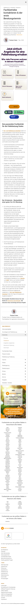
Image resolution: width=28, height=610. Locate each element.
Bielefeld (7, 449)
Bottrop (7, 472)
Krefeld (20, 431)
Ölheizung (3, 568)
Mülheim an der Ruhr (20, 450)
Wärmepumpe (4, 564)
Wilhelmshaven (20, 483)
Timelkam (8, 510)
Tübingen (20, 484)
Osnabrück (20, 452)
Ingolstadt (8, 475)
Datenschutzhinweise (6, 592)
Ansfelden (20, 502)
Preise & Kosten (6, 354)
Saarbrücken (19, 448)
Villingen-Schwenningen (20, 486)
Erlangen (20, 461)
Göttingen (7, 467)
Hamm (20, 446)
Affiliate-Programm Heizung (8, 589)
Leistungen (4, 585)
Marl (20, 476)
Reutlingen (8, 481)
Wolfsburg (8, 468)
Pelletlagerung (5, 365)
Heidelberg (8, 461)
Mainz (20, 445)
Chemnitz (20, 430)
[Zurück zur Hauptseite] (14, 528)
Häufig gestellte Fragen (7, 560)
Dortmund (8, 434)
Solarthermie (4, 570)
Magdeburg (20, 435)
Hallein (20, 501)
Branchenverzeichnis (6, 558)
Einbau (4, 371)
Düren (20, 472)
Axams (20, 506)
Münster (7, 454)
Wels (8, 505)
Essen (7, 437)
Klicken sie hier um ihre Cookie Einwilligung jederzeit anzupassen (12, 603)
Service (4, 377)
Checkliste (4, 335)
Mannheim (8, 452)
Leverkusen (20, 457)
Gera (7, 490)
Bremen (7, 439)
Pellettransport (6, 368)
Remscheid (7, 479)
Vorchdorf (8, 508)
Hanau (20, 477)
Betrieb (4, 374)
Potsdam (7, 459)
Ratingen (20, 474)
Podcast (3, 551)
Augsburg (20, 427)
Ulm (7, 474)
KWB (7, 280)
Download (6, 347)
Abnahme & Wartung (9, 345)
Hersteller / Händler (7, 382)
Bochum (7, 446)
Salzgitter (7, 484)
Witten (20, 462)
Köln (7, 431)
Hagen (20, 440)
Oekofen (22, 278)
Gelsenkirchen (7, 457)
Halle (20, 434)
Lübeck (20, 439)
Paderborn (8, 462)
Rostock (19, 441)
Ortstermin (6, 340)
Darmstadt (8, 463)
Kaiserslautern (20, 467)
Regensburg (7, 466)
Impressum (4, 599)
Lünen (20, 475)
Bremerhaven (7, 477)
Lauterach (8, 506)
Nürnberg (7, 444)
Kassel (20, 444)
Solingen (20, 453)
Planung (6, 338)
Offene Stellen (4, 590)
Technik (4, 359)
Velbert (20, 479)
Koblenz (7, 488)
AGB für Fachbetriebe (6, 596)
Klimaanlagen (4, 578)
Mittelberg (20, 508)
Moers (7, 485)
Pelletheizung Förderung (8, 357)
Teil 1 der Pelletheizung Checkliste (12, 130)
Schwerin (20, 471)
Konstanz (20, 489)
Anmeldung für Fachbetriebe (8, 587)
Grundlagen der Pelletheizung (9, 332)
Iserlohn (19, 468)
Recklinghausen (8, 470)
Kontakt (3, 597)
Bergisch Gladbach (7, 489)
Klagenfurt (8, 504)
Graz (7, 501)
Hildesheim (20, 459)
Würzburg (7, 464)
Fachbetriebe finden (7, 351)
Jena (20, 466)
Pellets (4, 362)
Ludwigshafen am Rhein (20, 454)
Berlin (8, 427)
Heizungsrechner (5, 555)
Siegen (7, 486)
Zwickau (20, 464)
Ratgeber (4, 380)
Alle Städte (18, 424)
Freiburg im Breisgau (20, 437)
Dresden (7, 445)
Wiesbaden (7, 455)
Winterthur (8, 521)
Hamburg (7, 428)
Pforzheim (8, 476)
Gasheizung (4, 566)
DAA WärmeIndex (5, 553)
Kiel (20, 432)
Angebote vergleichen (9, 343)
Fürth (8, 483)
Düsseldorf (8, 436)
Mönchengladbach (7, 458)
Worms (20, 488)
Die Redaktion (4, 549)
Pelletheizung (4, 571)
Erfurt (20, 443)
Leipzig (7, 443)
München (7, 430)
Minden (19, 485)
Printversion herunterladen (14, 300)
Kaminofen (4, 576)
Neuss (20, 458)
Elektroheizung (5, 575)
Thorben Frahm (14, 315)
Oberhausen (20, 436)
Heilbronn (7, 471)
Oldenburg (20, 455)
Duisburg (7, 441)
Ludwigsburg (19, 480)
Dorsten (19, 490)
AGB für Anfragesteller (6, 594)
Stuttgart (7, 435)
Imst (20, 505)
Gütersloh (20, 470)
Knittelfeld (20, 504)
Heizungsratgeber (6, 329)
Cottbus (7, 480)
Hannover (7, 440)
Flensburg (20, 481)
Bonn (8, 450)
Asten (7, 509)
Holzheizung (4, 573)
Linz (7, 502)
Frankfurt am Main (7, 432)
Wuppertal (8, 448)
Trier (20, 463)
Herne (20, 449)
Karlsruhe (7, 453)
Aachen (19, 428)
